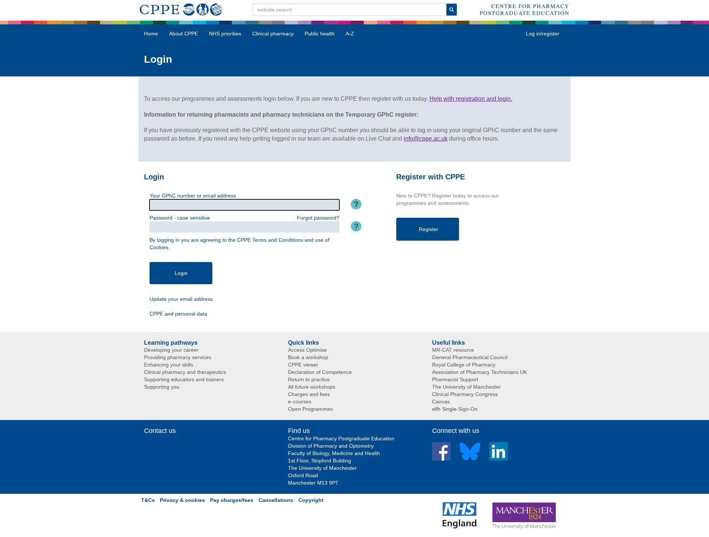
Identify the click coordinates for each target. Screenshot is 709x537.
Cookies (159, 247)
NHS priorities (225, 34)
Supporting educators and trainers (184, 379)
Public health (320, 34)
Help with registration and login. (470, 99)
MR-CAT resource (453, 350)
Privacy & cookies (182, 500)
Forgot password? (318, 218)
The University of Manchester (466, 387)
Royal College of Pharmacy (464, 365)
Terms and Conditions (277, 240)
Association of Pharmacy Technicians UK (479, 372)
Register (428, 229)
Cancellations (275, 500)
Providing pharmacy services (177, 357)
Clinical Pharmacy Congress (465, 394)
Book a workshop (308, 357)
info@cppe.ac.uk (426, 138)
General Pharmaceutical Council (469, 357)
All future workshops (311, 387)
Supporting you (161, 387)
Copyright (310, 500)
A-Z (350, 34)
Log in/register (542, 34)
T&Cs (148, 500)
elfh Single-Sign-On (454, 409)
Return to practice (309, 379)
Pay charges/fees (231, 500)
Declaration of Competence (320, 372)
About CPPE (183, 34)
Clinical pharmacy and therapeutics (185, 372)
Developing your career (171, 350)
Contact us (160, 430)
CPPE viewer (303, 365)
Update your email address (181, 299)
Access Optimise (307, 350)
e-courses (299, 402)
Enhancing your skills (168, 365)
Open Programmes (310, 409)
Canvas (441, 402)
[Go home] (181, 8)
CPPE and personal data (178, 314)
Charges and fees (309, 394)
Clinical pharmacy (273, 34)
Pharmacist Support (455, 379)
